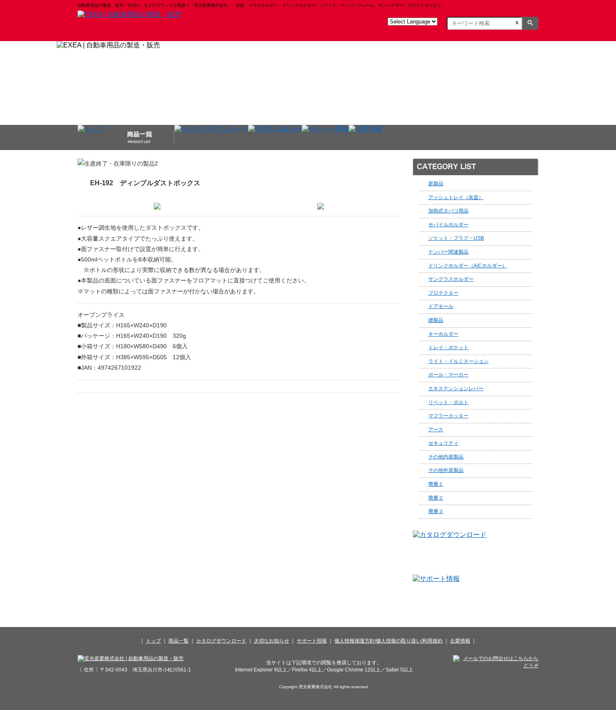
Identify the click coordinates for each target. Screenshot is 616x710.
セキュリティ (443, 443)
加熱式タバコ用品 (448, 211)
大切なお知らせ (271, 641)
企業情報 (460, 641)
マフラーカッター (448, 416)
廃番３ (435, 511)
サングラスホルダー (451, 279)
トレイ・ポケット (448, 347)
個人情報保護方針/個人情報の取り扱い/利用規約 (388, 641)
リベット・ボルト (448, 402)
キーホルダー (443, 334)
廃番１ (435, 484)
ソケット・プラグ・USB (456, 238)
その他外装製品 (445, 470)
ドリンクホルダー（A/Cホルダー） (467, 266)
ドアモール (440, 306)
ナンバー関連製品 (448, 252)
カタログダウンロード (221, 641)
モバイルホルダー (448, 225)
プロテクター (443, 293)
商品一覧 (178, 641)
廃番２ (435, 498)
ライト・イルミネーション (458, 361)
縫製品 (435, 320)
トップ (153, 641)
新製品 (435, 184)
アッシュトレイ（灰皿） (456, 197)
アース (435, 430)
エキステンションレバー (456, 388)
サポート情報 (312, 641)
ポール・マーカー (448, 375)
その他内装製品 (445, 457)
